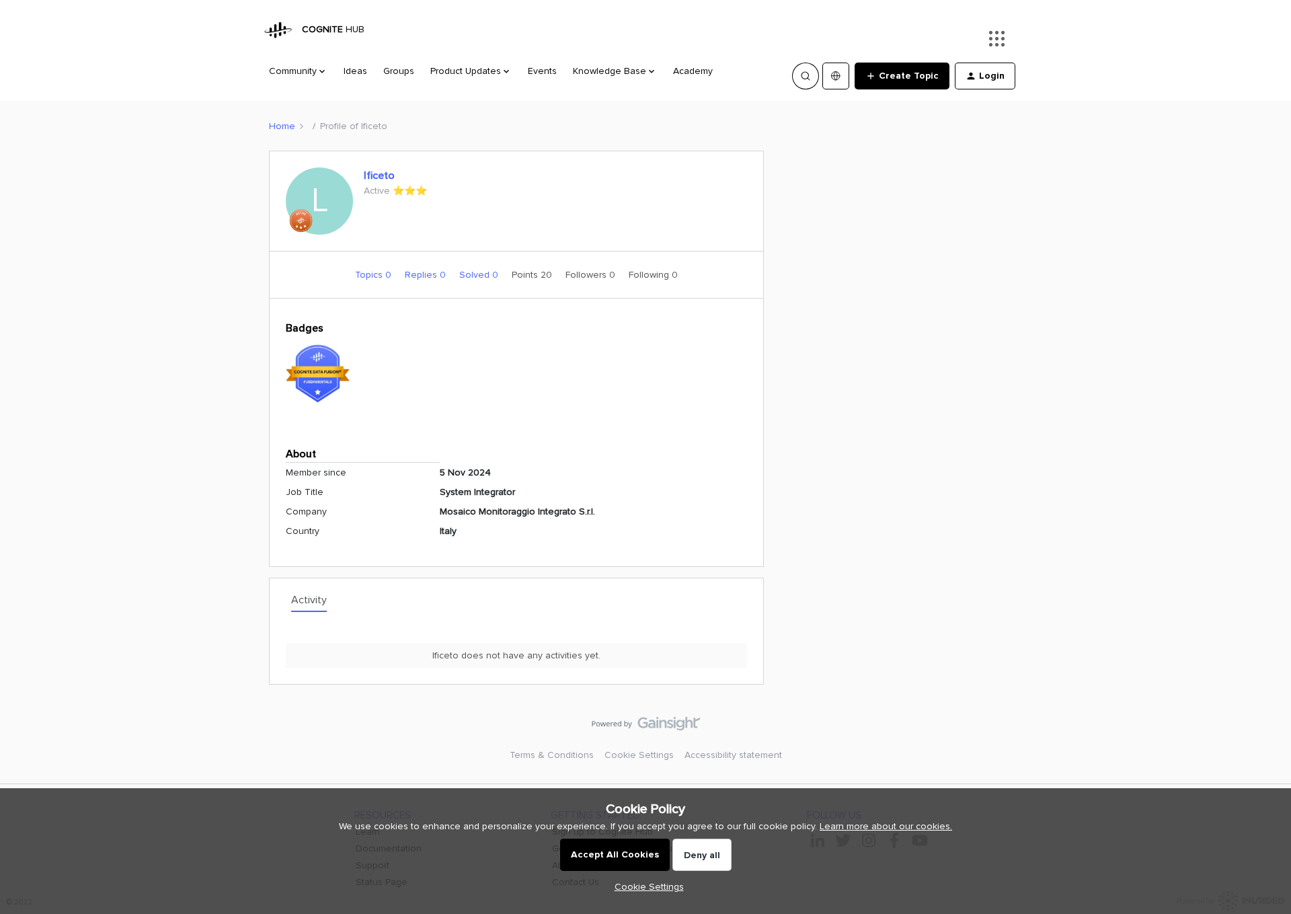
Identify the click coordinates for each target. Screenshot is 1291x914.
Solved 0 (480, 274)
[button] (902, 76)
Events (542, 71)
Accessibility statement (733, 755)
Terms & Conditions (552, 755)
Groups (398, 71)
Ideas (355, 71)
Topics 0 (374, 274)
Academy (693, 71)
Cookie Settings (639, 755)
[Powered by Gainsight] (646, 727)
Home (282, 126)
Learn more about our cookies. (886, 826)
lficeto (379, 175)
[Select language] (835, 76)
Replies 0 (426, 274)
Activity (309, 600)
